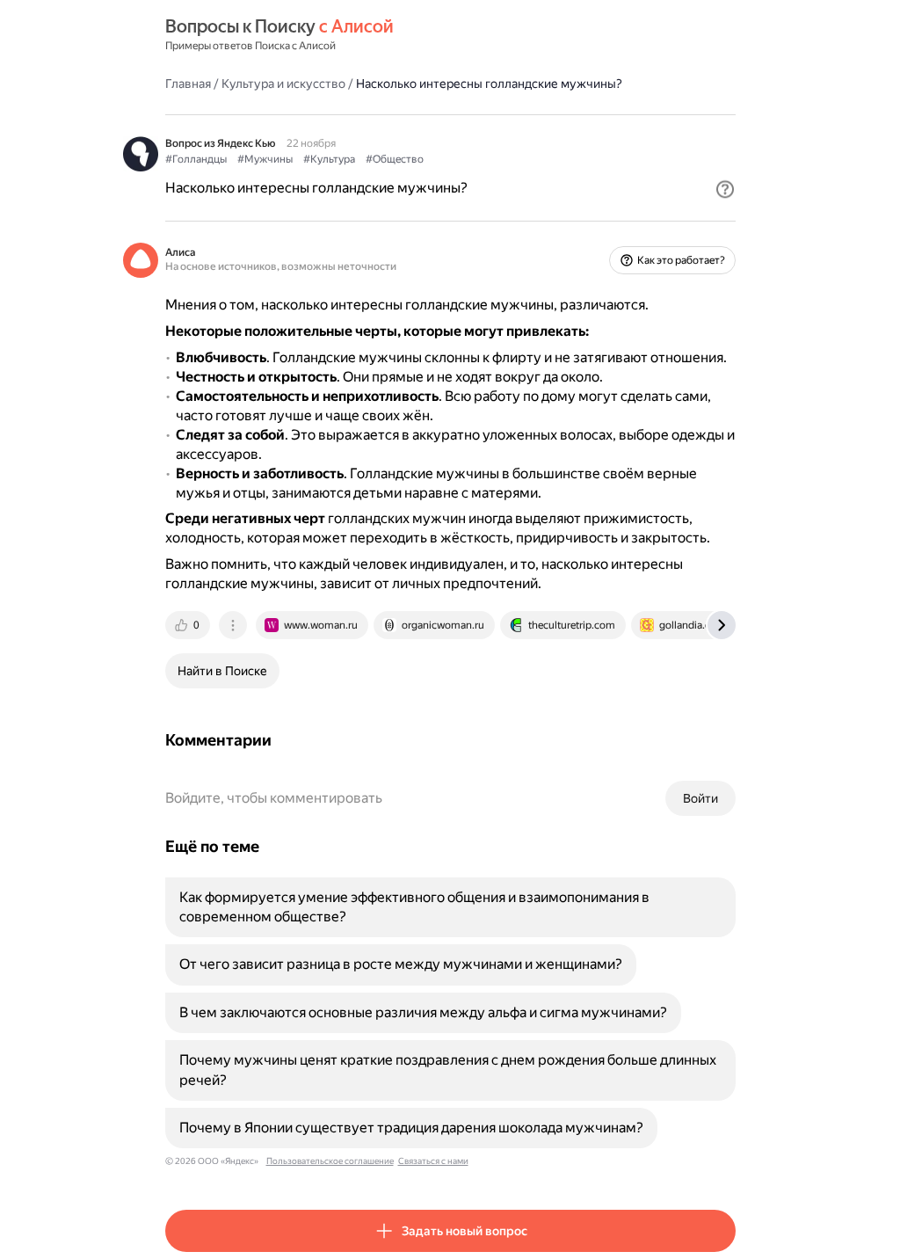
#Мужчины (265, 159)
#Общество (395, 159)
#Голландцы (196, 159)
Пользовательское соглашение (330, 1161)
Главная (188, 83)
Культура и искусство (283, 83)
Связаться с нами (433, 1161)
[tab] (189, 625)
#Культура (329, 159)
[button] (725, 189)
